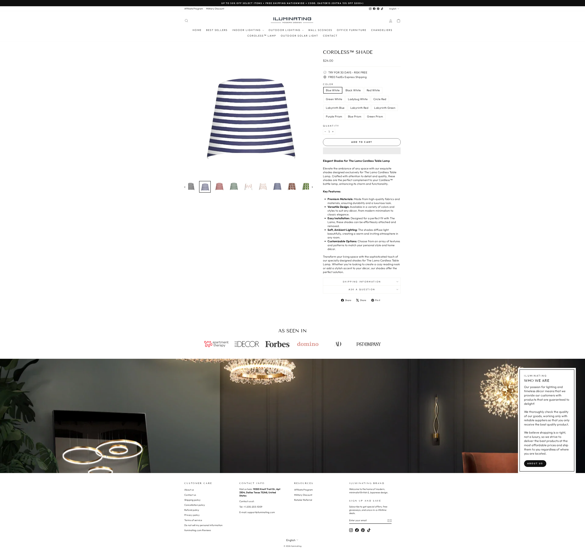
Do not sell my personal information (203, 525)
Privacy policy (192, 515)
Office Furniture (351, 30)
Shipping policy (192, 499)
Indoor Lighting (247, 30)
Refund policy (191, 510)
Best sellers (217, 30)
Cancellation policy (194, 504)
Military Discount (215, 8)
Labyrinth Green (384, 108)
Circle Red (379, 99)
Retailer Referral (303, 499)
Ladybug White (358, 99)
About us (535, 463)
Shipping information (362, 281)
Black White (353, 90)
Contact (330, 35)
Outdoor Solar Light (299, 35)
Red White (373, 90)
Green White (334, 99)
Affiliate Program (193, 8)
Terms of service (193, 520)
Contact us (190, 494)
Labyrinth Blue (335, 108)
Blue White (333, 90)
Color (328, 84)
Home (197, 30)
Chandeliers (381, 30)
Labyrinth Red (359, 108)
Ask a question (362, 289)
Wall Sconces (320, 30)
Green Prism (375, 116)
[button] (362, 150)
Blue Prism (354, 116)
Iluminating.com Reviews (197, 530)
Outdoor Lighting (285, 30)
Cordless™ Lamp (261, 35)
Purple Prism (334, 116)
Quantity (331, 125)
